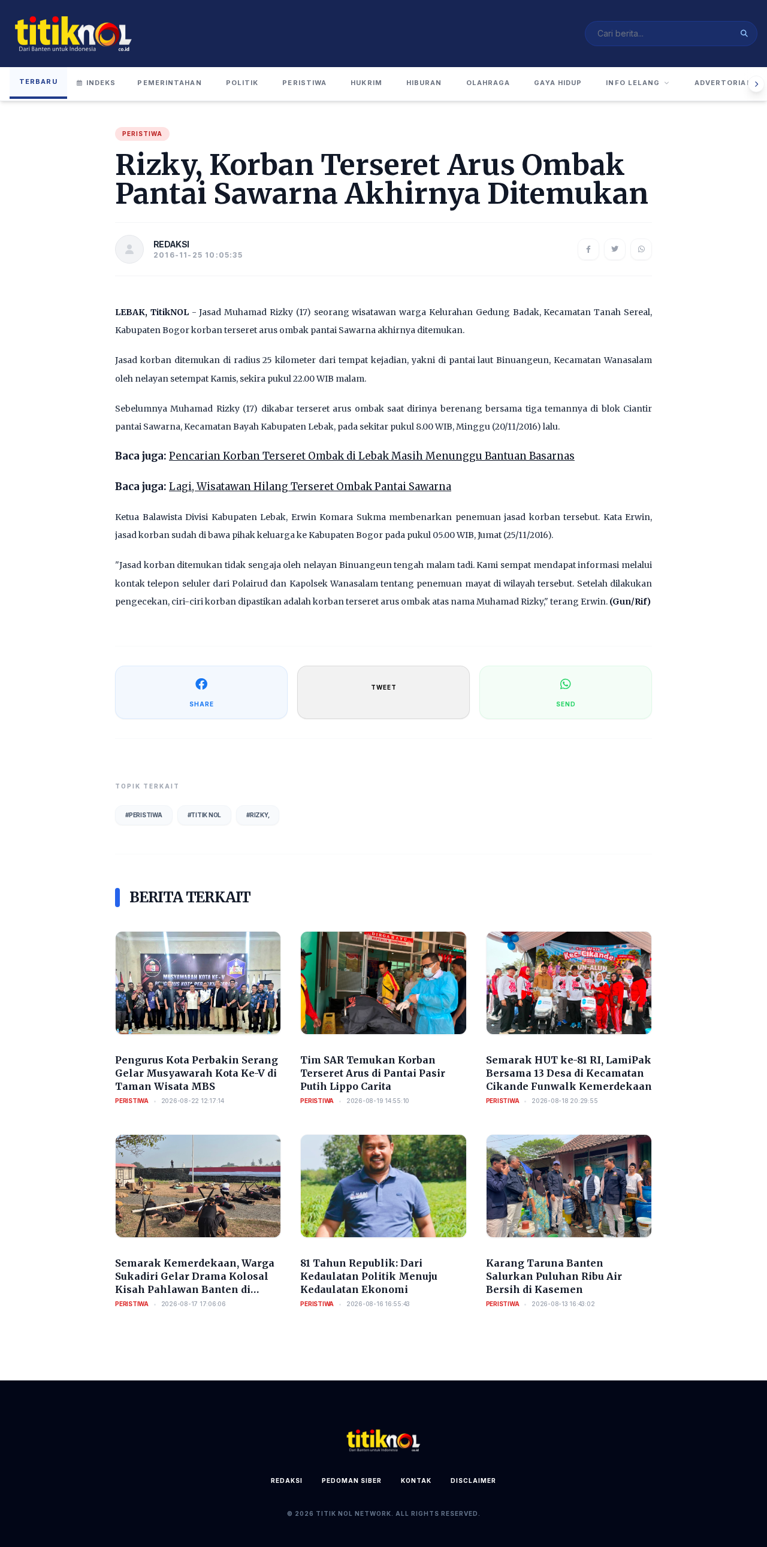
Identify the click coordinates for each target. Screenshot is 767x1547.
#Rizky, (257, 814)
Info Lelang (633, 82)
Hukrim (366, 82)
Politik (242, 82)
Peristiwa (304, 82)
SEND (566, 704)
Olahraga (488, 82)
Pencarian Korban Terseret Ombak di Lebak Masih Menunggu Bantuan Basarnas (372, 456)
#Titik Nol (205, 814)
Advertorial (722, 82)
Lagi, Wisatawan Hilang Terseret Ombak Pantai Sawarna (310, 486)
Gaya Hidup (558, 82)
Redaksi (287, 1480)
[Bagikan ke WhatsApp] (641, 249)
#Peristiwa (143, 814)
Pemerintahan (169, 82)
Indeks (101, 82)
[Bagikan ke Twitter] (615, 249)
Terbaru (38, 81)
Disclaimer (473, 1480)
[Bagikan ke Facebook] (588, 249)
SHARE (201, 704)
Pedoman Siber (352, 1480)
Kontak (416, 1480)
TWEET (384, 687)
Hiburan (424, 82)
